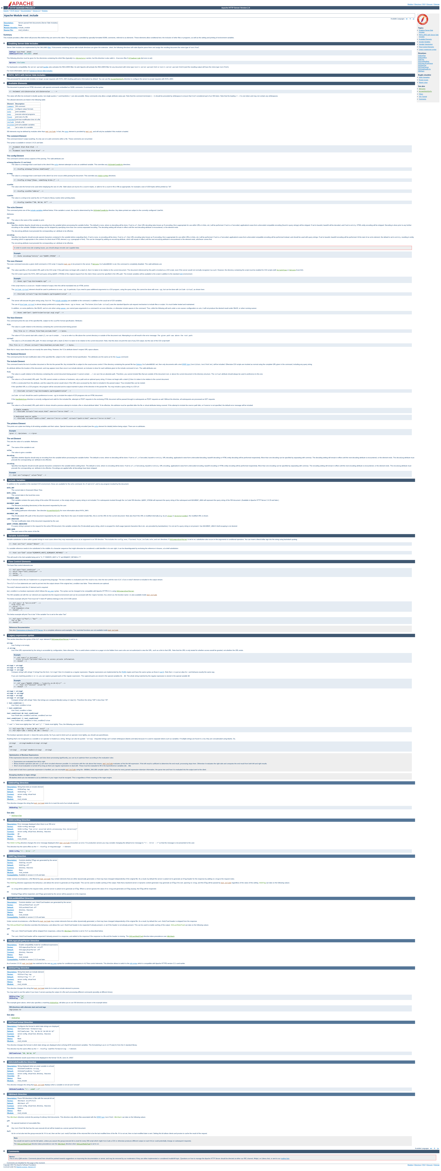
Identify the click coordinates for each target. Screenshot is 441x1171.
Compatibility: (12, 875)
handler (46, 67)
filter (49, 47)
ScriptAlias (282, 270)
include (10, 122)
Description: (9, 23)
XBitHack (421, 71)
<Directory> (81, 58)
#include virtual (27, 304)
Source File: (8, 30)
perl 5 (162, 672)
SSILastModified (423, 61)
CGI (181, 274)
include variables (36, 210)
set (8, 127)
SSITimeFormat (423, 67)
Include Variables (424, 42)
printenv (11, 125)
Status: (7, 25)
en (406, 19)
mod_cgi (89, 132)
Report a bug (423, 82)
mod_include (50, 132)
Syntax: (10, 789)
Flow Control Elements (426, 47)
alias (169, 516)
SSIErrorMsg (422, 57)
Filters (421, 94)
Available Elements (425, 39)
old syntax (133, 963)
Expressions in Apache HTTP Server (30, 630)
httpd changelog (424, 77)
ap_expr (51, 591)
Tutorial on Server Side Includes (40, 71)
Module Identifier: (11, 28)
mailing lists (285, 1158)
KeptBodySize (21, 399)
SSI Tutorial (423, 96)
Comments (422, 99)
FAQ (423, 4)
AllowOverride (134, 58)
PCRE (124, 672)
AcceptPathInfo (425, 91)
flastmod (11, 120)
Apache (5, 11)
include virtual (22, 289)
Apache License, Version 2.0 (25, 1167)
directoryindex (180, 516)
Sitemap (436, 4)
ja (414, 19)
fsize (9, 117)
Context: (10, 794)
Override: (11, 834)
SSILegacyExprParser (425, 63)
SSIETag (421, 59)
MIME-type (186, 364)
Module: (10, 799)
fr (410, 19)
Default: (10, 792)
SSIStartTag (422, 65)
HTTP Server (14, 11)
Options (422, 89)
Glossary (430, 4)
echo (9, 112)
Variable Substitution (426, 44)
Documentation (26, 11)
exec (9, 114)
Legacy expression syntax (427, 49)
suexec (63, 308)
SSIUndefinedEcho (424, 69)
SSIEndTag (422, 55)
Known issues (423, 80)
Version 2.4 (36, 11)
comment (10, 106)
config (10, 109)
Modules (410, 4)
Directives (417, 4)
